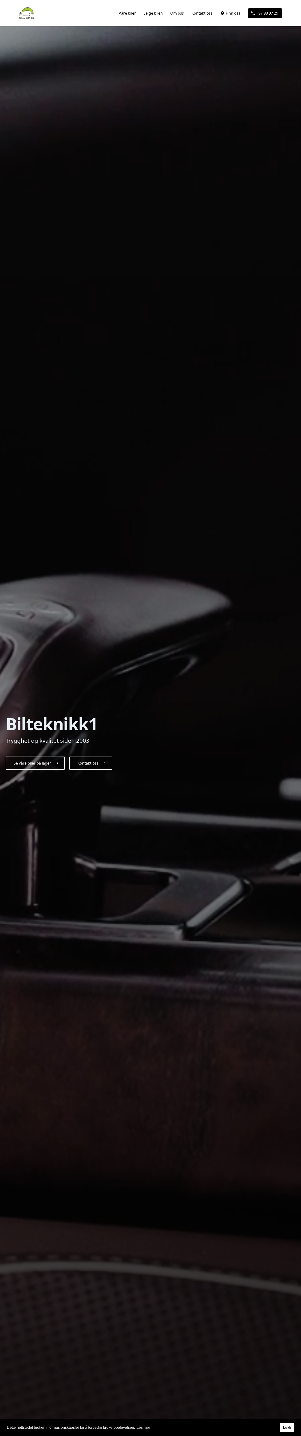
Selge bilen (153, 13)
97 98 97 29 (268, 13)
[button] (35, 763)
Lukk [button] (287, 1427)
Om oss (177, 13)
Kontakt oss (202, 13)
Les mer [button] (143, 1427)
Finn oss (233, 13)
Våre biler (127, 13)
